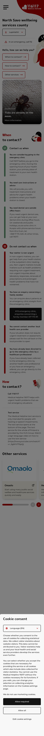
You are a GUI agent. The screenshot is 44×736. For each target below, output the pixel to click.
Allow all (22, 710)
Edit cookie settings (22, 719)
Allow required (22, 702)
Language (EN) (17, 628)
